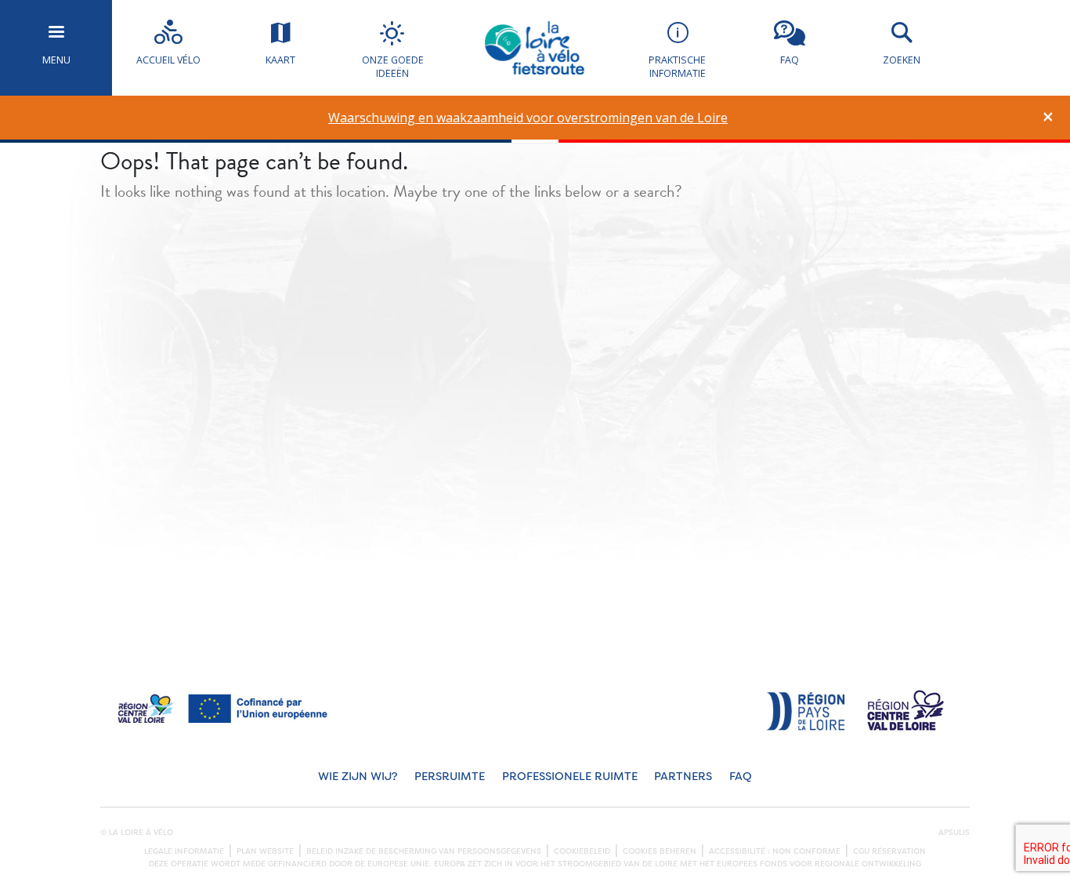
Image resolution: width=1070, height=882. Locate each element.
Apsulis (954, 832)
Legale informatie (184, 851)
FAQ (740, 776)
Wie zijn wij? (357, 776)
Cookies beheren (659, 851)
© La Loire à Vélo (136, 832)
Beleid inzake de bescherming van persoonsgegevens (423, 851)
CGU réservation (889, 851)
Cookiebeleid (582, 851)
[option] (528, 118)
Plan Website (265, 851)
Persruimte (449, 776)
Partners (683, 776)
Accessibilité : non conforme (774, 851)
